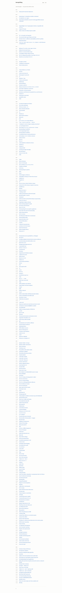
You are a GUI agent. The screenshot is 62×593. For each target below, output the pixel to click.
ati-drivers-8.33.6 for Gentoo (24, 226)
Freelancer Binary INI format (25, 548)
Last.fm (20, 310)
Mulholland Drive (22, 326)
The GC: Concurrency (23, 378)
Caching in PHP (22, 513)
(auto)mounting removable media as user (27, 241)
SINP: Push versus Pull (23, 280)
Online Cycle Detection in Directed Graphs (27, 193)
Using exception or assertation (25, 493)
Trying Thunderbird (23, 481)
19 (19, 181)
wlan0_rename (22, 137)
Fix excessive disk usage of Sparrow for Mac (27, 37)
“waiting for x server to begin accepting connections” (29, 124)
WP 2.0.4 (21, 271)
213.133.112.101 (22, 412)
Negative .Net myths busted (24, 528)
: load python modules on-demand (28, 16)
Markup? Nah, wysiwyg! (24, 563)
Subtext (20, 537)
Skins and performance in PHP (25, 511)
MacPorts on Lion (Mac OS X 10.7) (25, 56)
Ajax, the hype (22, 469)
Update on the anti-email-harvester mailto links (28, 555)
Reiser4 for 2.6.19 (22, 242)
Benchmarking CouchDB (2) (24, 129)
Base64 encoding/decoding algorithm (26, 552)
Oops (20, 276)
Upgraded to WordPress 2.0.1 (24, 317)
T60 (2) (20, 263)
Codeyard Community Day (24, 224)
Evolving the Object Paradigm (25, 149)
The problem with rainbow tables (25, 349)
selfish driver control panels (24, 486)
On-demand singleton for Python (25, 103)
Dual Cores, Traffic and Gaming (25, 399)
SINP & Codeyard (22, 290)
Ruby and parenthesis (23, 212)
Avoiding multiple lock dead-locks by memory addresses (30, 239)
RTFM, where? (22, 256)
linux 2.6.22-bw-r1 (22, 190)
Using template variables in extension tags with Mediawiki (30, 395)
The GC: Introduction (23, 385)
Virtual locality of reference (24, 324)
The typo (22, 278)
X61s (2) (20, 139)
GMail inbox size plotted (24, 299)
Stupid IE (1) (21, 180)
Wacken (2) (21, 113)
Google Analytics (22, 354)
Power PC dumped (22, 429)
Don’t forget (28, 127)
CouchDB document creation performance (27, 134)
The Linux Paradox (23, 455)
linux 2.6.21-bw (22, 207)
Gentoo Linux (22, 441)
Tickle (20, 159)
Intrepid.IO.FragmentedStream (25, 572)
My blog (20, 582)
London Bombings (22, 409)
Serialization (21, 501)
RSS (45, 2)
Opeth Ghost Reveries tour (24, 433)
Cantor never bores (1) (23, 73)
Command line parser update (25, 496)
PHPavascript (21, 467)
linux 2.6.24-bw (23, 162)
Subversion (21, 431)
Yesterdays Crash (22, 388)
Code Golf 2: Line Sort (23, 358)
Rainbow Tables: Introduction (25, 344)
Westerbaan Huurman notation (25, 353)
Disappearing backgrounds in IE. (25, 244)
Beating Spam (22, 479)
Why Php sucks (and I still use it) (25, 504)
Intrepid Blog (19, 2)
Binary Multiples (22, 373)
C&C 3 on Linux (22, 214)
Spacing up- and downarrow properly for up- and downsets (30, 92)
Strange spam (22, 491)
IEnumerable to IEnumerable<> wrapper (27, 418)
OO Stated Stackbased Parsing (25, 575)
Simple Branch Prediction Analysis (26, 252)
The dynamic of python (23, 550)
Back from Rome (22, 368)
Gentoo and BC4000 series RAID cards (26, 295)
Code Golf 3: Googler (23, 356)
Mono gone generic (23, 424)
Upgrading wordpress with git (25, 202)
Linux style (21, 448)
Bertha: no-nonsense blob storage (25, 51)
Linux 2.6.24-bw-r (23, 153)
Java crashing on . (26, 164)
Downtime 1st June (23, 297)
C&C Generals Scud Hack (24, 539)
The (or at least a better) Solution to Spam (27, 183)
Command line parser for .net (25, 498)
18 (19, 268)
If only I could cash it (23, 361)
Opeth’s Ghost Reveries (23, 402)
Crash (20, 334)
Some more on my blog (23, 567)
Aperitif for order (22, 97)
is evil (21, 302)
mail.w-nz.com (22, 333)
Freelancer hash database (24, 331)
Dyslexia (21, 484)
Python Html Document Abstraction (26, 489)
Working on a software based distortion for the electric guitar (31, 520)
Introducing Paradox (23, 477)
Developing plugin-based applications (26, 559)
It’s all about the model (23, 445)
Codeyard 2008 (22, 147)
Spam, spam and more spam (24, 387)
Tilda (20, 281)
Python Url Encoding (23, 423)
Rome (20, 173)
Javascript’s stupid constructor (26, 88)
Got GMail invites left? (23, 506)
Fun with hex (21, 446)
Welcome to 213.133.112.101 (24, 411)
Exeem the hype (22, 544)
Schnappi (21, 494)
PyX (20, 118)
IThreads (21, 314)
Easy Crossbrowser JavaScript (25, 475)
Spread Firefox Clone (23, 397)
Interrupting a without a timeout (27, 136)
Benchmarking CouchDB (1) (24, 132)
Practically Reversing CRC (24, 400)
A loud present (22, 249)
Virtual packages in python (24, 169)
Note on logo (21, 453)
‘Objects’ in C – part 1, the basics (25, 570)
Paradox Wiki (22, 366)
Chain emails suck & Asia (24, 540)
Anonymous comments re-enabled (27, 305)
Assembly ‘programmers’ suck (25, 440)
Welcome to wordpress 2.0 (24, 338)
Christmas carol (22, 348)
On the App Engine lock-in (24, 130)
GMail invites (21, 406)
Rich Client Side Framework (24, 574)
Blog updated (21, 510)
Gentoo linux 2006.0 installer (24, 319)
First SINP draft (22, 307)
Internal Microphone (23, 220)
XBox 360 (21, 435)
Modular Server (22, 579)
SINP (20, 288)
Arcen (20, 269)
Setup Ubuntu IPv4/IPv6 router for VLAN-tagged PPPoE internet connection (31, 20)
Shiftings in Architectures (24, 421)
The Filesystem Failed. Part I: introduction (27, 215)
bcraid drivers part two (23, 275)
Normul (20, 71)
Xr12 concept (21, 487)
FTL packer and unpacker (25, 35)
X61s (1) (20, 141)
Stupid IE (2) (21, 178)
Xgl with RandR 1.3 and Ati (24, 195)
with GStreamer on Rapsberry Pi (32, 43)
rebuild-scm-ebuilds (23, 166)
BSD (20, 426)
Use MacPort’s (24, 18)
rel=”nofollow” (22, 414)
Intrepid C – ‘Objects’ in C (24, 565)
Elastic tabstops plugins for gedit (25, 203)
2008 (20, 154)
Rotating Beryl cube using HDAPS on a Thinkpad (28, 235)
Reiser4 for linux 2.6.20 (23, 219)
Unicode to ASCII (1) (23, 85)
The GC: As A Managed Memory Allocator (27, 382)
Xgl (19, 321)
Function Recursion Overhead (25, 416)
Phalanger (21, 470)
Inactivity (21, 554)
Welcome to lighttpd (23, 336)
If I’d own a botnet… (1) (23, 107)
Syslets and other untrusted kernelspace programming (29, 198)
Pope (20, 452)
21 (19, 76)
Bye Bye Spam (22, 419)
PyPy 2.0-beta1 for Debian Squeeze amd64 (27, 30)
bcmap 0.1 (21, 273)
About (43, 2)
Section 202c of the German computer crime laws (28, 185)
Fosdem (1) (21, 146)
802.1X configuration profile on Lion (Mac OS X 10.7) (29, 55)
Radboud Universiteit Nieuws (25, 50)
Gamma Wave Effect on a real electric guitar (27, 515)
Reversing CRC (22, 404)
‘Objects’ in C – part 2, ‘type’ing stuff (26, 569)
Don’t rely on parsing (23, 457)
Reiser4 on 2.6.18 (22, 258)
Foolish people (22, 450)
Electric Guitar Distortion (24, 518)
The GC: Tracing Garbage (24, 380)
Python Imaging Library (24, 229)
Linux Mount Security (23, 407)
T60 (20, 264)
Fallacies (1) (21, 259)
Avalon (20, 530)
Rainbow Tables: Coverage (24, 342)
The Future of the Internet (24, 205)
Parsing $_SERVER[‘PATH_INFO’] (25, 577)
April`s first (21, 464)
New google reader (22, 266)
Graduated (21, 197)
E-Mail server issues (23, 254)
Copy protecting (22, 472)
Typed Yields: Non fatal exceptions (26, 285)
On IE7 (20, 292)
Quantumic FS (22, 392)
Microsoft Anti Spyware (23, 508)
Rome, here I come (22, 370)
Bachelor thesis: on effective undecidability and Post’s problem (31, 38)
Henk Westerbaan (22, 40)
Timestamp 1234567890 (24, 95)
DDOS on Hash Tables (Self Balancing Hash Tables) (29, 293)
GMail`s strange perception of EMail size (27, 309)
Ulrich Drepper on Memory (24, 174)
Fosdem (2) (21, 144)
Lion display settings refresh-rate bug (26, 53)
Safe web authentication (24, 438)
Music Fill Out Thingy (23, 436)
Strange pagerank (22, 394)
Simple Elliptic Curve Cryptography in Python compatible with (31, 26)
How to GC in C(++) (22, 460)
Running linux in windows (24, 499)
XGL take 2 (21, 237)
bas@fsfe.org (21, 186)
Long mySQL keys (22, 246)
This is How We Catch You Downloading (27, 210)
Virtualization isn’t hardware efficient (26, 322)
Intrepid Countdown (23, 532)
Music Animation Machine (24, 108)
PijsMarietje (21, 81)
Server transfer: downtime (24, 527)
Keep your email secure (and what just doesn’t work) (29, 304)
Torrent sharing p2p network (25, 542)
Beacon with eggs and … (24, 329)
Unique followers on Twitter (24, 69)
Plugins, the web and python (24, 482)
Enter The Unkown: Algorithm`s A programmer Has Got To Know (31, 474)
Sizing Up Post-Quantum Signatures (26, 11)
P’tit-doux (21, 251)
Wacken (20, 188)
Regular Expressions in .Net (24, 503)
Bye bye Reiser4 (22, 151)
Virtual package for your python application (27, 208)
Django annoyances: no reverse (28, 86)
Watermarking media (23, 217)
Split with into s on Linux (27, 48)
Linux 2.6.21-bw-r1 (23, 200)
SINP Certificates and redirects (25, 283)
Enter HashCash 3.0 (23, 365)
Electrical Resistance (23, 533)
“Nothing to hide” (22, 191)
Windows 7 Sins (22, 78)
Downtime (21, 375)
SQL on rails (21, 312)
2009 (20, 98)
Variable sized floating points (24, 535)
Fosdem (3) (21, 93)
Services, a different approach (25, 428)
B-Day (20, 390)
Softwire (20, 462)
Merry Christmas (22, 161)
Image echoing (22, 523)
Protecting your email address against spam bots (28, 557)
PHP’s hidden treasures (23, 327)
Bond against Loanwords (24, 74)
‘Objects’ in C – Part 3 (23, 458)
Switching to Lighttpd (23, 351)
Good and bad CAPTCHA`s (24, 261)
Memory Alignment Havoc (24, 363)
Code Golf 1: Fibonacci (23, 360)
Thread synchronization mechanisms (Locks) (28, 316)
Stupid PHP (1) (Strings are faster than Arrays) (28, 176)
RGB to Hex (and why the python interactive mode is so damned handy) (31, 561)
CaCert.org (21, 168)
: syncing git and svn (24, 125)
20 (19, 112)
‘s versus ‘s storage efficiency (26, 120)
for (22, 29)
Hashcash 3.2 (21, 231)
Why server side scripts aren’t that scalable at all (28, 581)
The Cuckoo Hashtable (23, 105)
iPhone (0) (21, 117)
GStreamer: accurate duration (25, 90)
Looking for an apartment (24, 63)
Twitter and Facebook (23, 80)
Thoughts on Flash (22, 61)
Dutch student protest (23, 65)
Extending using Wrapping (24, 443)
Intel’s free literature (23, 227)
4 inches (20, 222)
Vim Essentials (22, 110)
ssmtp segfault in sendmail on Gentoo (26, 142)
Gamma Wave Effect (23, 516)
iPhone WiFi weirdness (23, 115)
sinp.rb (20, 287)
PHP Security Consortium (24, 522)
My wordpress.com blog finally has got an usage (28, 371)
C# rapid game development (24, 525)
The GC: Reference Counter (24, 383)
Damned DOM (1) (22, 83)
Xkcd (20, 171)
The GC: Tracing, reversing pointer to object (27, 377)
